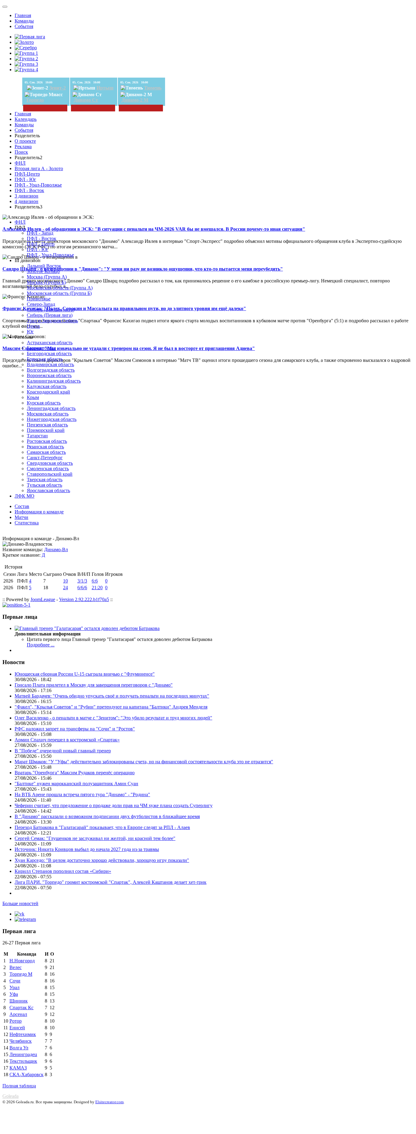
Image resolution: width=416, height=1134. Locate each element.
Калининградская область (54, 380)
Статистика (27, 522)
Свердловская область (50, 463)
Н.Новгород (22, 960)
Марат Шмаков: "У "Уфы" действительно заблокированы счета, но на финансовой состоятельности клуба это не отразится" (144, 761)
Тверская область (44, 479)
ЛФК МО (24, 496)
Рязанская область (45, 446)
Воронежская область (49, 375)
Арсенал (18, 1014)
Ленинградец (23, 1054)
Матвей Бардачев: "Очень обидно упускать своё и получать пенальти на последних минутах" (112, 695)
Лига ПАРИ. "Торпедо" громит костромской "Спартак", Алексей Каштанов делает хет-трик (110, 882)
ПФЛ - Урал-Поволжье (38, 184)
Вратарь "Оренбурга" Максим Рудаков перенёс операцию (75, 772)
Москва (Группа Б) (46, 282)
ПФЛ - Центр (41, 244)
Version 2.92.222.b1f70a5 (84, 599)
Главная (23, 15)
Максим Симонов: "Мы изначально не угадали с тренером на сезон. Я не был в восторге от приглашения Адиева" (128, 348)
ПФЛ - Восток (29, 190)
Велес (15, 967)
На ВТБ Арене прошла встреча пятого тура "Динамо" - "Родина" (82, 794)
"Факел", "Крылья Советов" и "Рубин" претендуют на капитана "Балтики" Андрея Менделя (111, 706)
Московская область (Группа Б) (59, 293)
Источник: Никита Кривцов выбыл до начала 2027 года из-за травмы (87, 849)
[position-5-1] (16, 604)
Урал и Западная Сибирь (52, 320)
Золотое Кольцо (43, 271)
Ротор (15, 1021)
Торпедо (35, 100)
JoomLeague (42, 599)
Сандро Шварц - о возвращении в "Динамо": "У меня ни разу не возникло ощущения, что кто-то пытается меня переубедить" (142, 268)
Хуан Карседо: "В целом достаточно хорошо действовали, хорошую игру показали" (102, 860)
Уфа (13, 994)
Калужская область (46, 386)
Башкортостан (41, 348)
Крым (33, 397)
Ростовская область (47, 441)
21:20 (97, 587)
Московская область (48, 413)
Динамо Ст (86, 100)
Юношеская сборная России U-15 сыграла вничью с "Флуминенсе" (85, 674)
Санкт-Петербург (45, 457)
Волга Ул (18, 1047)
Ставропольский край (49, 474)
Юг (30, 331)
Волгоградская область (51, 370)
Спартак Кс (21, 1007)
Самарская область (46, 452)
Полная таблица (19, 1085)
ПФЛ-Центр (27, 174)
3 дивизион (26, 195)
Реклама (23, 146)
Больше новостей (20, 903)
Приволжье (39, 298)
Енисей (17, 1027)
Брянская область (45, 359)
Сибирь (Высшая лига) (50, 309)
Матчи (21, 517)
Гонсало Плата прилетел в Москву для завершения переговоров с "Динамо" (94, 685)
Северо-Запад (41, 304)
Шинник (18, 1000)
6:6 (95, 580)
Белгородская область (49, 353)
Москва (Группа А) (47, 276)
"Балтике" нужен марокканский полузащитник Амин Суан (76, 783)
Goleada (10, 1096)
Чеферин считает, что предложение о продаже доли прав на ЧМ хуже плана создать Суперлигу (114, 805)
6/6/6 (82, 587)
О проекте (25, 141)
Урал (14, 987)
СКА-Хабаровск (26, 1074)
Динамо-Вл (56, 549)
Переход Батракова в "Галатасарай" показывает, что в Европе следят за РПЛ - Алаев (102, 827)
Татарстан (37, 435)
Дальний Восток (44, 265)
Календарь (26, 119)
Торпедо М (20, 974)
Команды (24, 20)
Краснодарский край (48, 391)
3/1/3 (82, 580)
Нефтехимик (22, 1034)
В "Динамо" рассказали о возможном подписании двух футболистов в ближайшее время (107, 816)
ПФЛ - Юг (25, 179)
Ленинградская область (51, 408)
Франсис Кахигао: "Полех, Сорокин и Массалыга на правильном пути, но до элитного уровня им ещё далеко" (124, 308)
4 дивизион (26, 201)
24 (65, 587)
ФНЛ (20, 163)
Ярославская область (48, 490)
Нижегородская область (51, 419)
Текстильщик (23, 1061)
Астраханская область (49, 342)
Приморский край (46, 430)
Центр (33, 326)
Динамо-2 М (135, 100)
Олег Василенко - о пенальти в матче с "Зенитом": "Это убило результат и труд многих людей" (113, 717)
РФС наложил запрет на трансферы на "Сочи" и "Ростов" (75, 728)
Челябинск (20, 1041)
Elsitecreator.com (109, 1102)
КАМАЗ (18, 1067)
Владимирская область (50, 364)
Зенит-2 (57, 87)
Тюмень (152, 87)
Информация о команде (39, 511)
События (24, 26)
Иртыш (105, 87)
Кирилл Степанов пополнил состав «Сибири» (63, 871)
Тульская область (44, 485)
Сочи (14, 980)
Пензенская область (47, 424)
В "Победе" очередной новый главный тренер (63, 750)
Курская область (44, 402)
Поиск (21, 152)
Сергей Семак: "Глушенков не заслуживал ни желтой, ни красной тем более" (95, 838)
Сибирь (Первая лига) (49, 315)
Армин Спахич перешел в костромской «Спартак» (67, 739)
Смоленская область (48, 468)
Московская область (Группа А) (60, 287)
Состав (22, 506)
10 (65, 580)
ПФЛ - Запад (40, 233)
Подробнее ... (41, 644)
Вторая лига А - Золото (39, 168)
